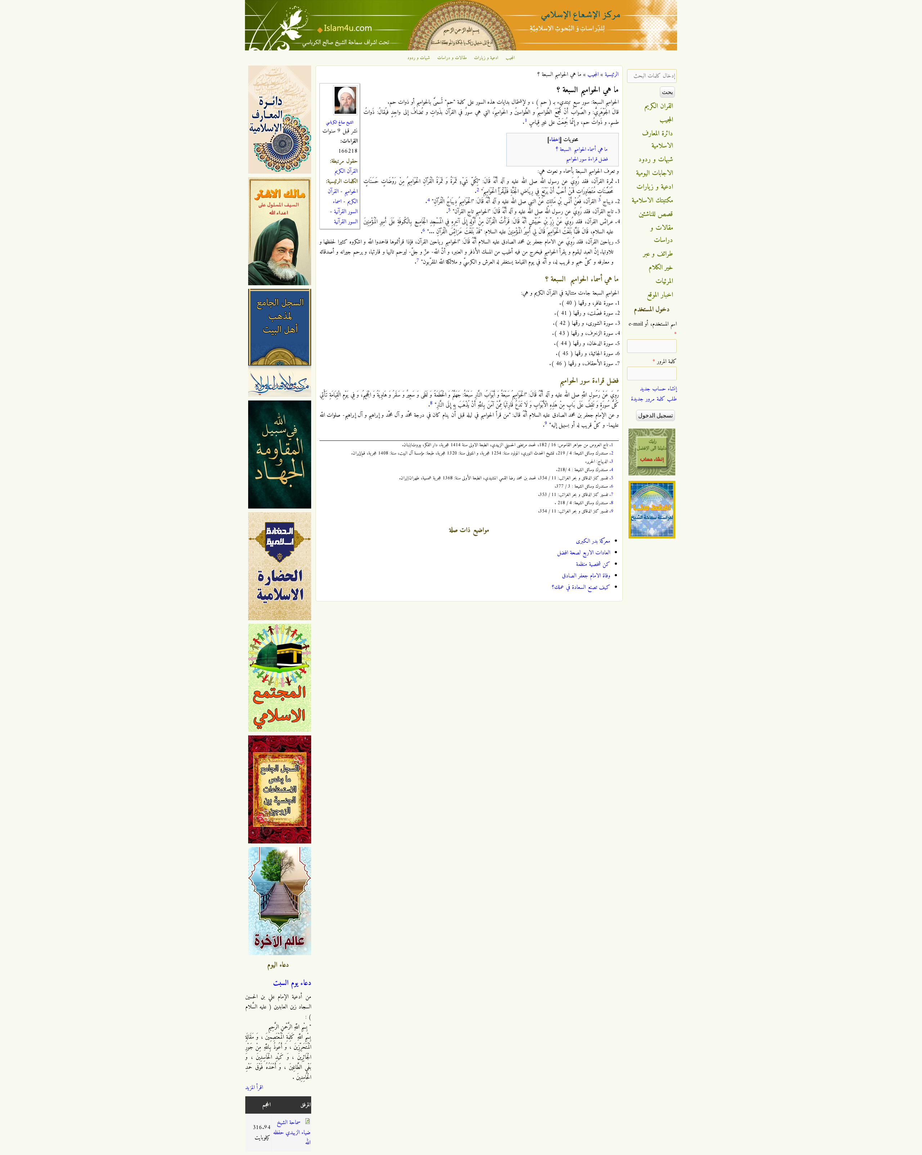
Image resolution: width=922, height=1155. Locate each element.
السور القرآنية (346, 222)
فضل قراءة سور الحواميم (587, 159)
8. (611, 503)
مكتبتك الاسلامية (652, 200)
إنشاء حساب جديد (658, 389)
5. (611, 478)
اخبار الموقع (660, 295)
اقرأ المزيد (254, 1088)
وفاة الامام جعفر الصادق (586, 576)
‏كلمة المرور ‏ (665, 362)
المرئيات (664, 281)
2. (611, 453)
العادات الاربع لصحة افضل (583, 553)
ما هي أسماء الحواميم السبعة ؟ (582, 150)
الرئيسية (611, 75)
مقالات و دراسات (452, 58)
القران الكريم (659, 106)
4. (611, 470)
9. (611, 511)
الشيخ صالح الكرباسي (339, 122)
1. (611, 445)
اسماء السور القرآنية (345, 207)
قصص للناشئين (656, 214)
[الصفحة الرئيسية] (461, 49)
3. (611, 461)
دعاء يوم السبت (292, 983)
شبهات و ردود (418, 58)
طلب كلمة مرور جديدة (654, 399)
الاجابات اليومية (654, 173)
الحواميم (351, 192)
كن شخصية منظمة (593, 564)
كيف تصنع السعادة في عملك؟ (581, 587)
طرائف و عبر (658, 254)
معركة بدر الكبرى (593, 541)
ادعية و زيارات (486, 58)
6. (611, 486)
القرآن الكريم (346, 171)
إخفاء (554, 140)
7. (611, 495)
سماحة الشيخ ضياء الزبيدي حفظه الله (291, 1133)
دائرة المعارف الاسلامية (657, 139)
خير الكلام (661, 267)
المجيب (510, 58)
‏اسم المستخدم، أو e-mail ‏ (652, 329)
